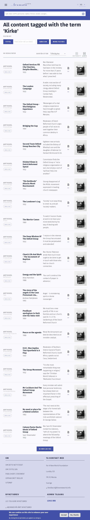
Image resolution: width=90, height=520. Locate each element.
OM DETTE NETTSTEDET (14, 465)
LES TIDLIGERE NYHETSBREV (16, 501)
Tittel (8, 42)
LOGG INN (51, 501)
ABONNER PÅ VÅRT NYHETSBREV (19, 507)
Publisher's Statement (15, 474)
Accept (64, 515)
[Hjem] (21, 4)
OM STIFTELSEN (11, 469)
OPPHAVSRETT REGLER (14, 478)
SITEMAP (8, 483)
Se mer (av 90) (45, 449)
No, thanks (74, 515)
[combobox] (82, 4)
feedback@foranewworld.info (59, 488)
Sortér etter (42, 54)
